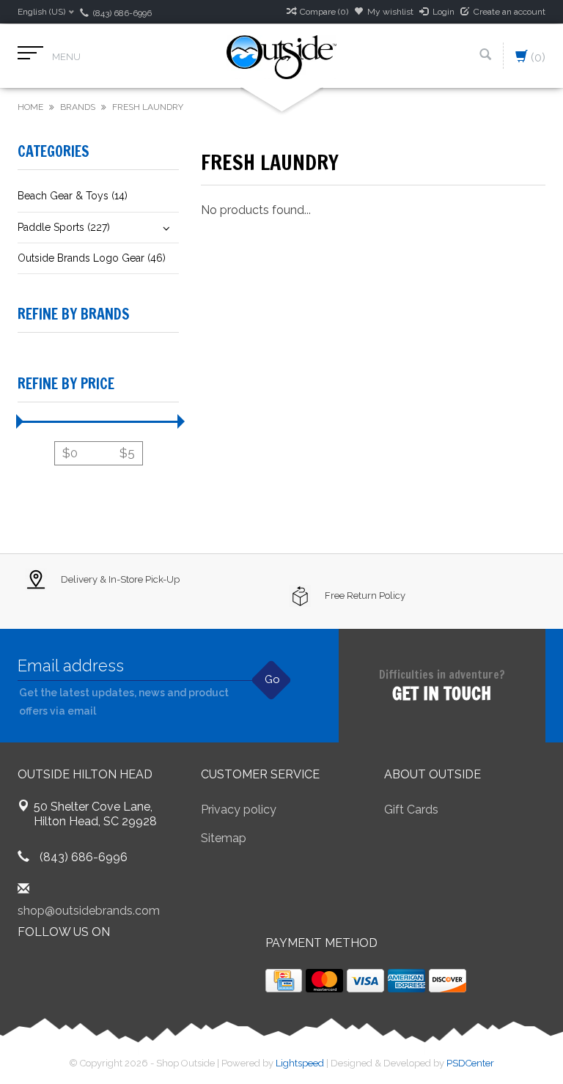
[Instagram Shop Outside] (108, 969)
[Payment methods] (283, 980)
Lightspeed (300, 1063)
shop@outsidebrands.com (89, 911)
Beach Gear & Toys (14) (73, 196)
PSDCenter (470, 1063)
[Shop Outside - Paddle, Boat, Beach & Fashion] (281, 56)
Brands (77, 107)
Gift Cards (411, 809)
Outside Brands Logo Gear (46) (92, 258)
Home (30, 107)
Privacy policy (238, 809)
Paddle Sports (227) (64, 227)
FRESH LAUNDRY (147, 107)
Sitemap (223, 838)
